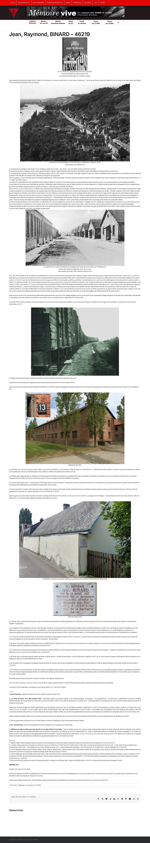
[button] (118, 22)
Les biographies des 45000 (33, 785)
